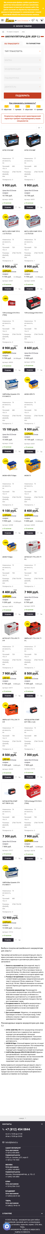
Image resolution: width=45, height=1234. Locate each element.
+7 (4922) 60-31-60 (13, 1196)
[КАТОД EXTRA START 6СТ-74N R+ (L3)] (11, 791)
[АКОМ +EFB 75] (33, 384)
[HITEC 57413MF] (33, 140)
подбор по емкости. (22, 1232)
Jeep (23, 32)
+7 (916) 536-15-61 (13, 1186)
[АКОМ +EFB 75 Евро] (11, 465)
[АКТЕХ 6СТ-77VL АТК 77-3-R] (11, 628)
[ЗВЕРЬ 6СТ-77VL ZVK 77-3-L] (33, 628)
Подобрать (22, 95)
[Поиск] (37, 20)
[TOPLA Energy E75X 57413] (33, 302)
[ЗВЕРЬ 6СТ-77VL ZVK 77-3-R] (11, 709)
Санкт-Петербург (23, 20)
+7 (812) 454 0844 (12, 1152)
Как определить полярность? (22, 103)
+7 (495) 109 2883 (12, 1176)
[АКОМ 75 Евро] (11, 547)
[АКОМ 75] (33, 465)
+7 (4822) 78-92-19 (13, 1205)
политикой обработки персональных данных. (21, 14)
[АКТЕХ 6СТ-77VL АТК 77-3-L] (33, 547)
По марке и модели (13, 32)
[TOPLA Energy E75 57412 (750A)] (11, 302)
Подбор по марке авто (31, 1229)
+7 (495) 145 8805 (12, 1169)
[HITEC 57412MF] (11, 140)
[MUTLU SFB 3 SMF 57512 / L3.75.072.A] (11, 221)
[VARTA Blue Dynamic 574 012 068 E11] (11, 872)
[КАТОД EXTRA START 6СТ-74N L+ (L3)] (33, 709)
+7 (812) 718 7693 (12, 1160)
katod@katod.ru (12, 1142)
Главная (3, 32)
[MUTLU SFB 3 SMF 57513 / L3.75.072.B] (33, 221)
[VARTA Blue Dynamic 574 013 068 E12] (11, 384)
